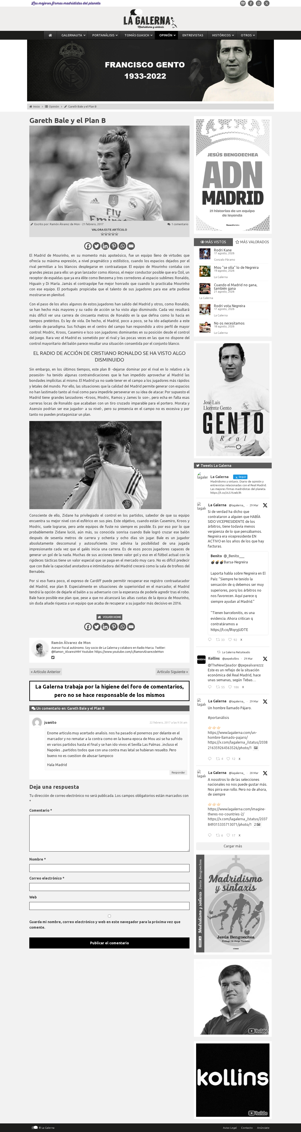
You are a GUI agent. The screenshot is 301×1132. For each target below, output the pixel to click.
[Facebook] (88, 246)
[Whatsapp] (122, 246)
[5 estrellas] (116, 234)
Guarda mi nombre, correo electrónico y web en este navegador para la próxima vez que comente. (104, 925)
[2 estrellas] (106, 234)
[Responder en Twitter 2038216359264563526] (211, 759)
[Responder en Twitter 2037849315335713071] (211, 836)
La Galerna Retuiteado (236, 652)
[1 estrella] (102, 234)
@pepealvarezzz (251, 665)
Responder (178, 772)
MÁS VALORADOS (254, 242)
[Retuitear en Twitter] (218, 652)
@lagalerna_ (237, 505)
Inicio (36, 106)
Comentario (40, 810)
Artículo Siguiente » (172, 672)
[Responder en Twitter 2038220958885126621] (211, 640)
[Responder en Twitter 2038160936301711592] (211, 687)
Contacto (247, 1127)
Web (33, 897)
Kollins (214, 658)
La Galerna (221, 276)
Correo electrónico (46, 878)
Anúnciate (263, 1127)
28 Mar (254, 773)
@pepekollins (230, 658)
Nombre (37, 859)
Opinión (54, 106)
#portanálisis (218, 718)
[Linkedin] (105, 246)
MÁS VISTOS (215, 242)
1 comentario (179, 224)
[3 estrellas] (109, 234)
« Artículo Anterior (45, 672)
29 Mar (254, 505)
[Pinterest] (114, 246)
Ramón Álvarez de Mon (65, 224)
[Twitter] (96, 246)
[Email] (131, 246)
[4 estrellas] (113, 234)
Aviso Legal (230, 1127)
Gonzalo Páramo (224, 259)
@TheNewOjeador (222, 665)
